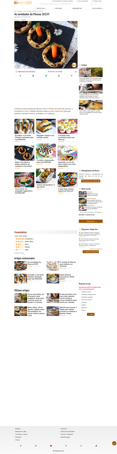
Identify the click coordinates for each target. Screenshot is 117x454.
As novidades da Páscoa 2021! (34, 263)
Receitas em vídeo (20, 431)
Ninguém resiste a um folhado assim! (45, 136)
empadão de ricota (21, 111)
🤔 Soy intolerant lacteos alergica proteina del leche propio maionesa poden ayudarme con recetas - (89, 234)
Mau (26, 250)
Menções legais (65, 437)
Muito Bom (29, 242)
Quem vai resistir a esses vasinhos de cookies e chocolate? (23, 164)
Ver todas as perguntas (96, 249)
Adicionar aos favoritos (26, 72)
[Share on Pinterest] (72, 76)
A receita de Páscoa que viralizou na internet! (68, 264)
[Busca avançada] (95, 4)
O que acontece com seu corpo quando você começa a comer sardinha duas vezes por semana (68, 298)
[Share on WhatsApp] (46, 76)
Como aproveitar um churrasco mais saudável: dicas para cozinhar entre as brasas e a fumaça (36, 298)
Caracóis (84, 302)
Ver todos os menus (87, 212)
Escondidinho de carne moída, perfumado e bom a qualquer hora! (94, 202)
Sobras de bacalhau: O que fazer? (46, 186)
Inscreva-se (91, 221)
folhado (51, 109)
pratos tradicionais (56, 111)
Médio (27, 247)
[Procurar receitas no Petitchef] (92, 4)
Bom (27, 244)
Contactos (64, 428)
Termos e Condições (67, 434)
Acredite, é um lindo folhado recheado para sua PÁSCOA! (24, 137)
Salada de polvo (86, 292)
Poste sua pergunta (91, 252)
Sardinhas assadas (87, 297)
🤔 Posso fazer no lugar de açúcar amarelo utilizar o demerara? (89, 244)
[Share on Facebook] (20, 76)
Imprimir (99, 212)
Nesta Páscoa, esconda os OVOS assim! (67, 277)
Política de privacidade (67, 431)
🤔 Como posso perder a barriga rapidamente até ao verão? (89, 239)
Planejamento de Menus (90, 181)
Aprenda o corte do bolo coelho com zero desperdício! (67, 164)
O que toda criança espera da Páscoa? (65, 190)
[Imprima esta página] (76, 71)
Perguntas (77, 8)
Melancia (84, 307)
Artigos (58, 8)
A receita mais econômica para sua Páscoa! (66, 137)
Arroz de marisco (87, 299)
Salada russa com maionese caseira (92, 194)
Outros (84, 310)
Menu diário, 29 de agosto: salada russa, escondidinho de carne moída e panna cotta (36, 311)
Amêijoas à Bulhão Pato (89, 294)
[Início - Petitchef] (15, 11)
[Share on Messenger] (33, 76)
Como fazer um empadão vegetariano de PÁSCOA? (24, 191)
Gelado (84, 305)
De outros (97, 8)
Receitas (40, 8)
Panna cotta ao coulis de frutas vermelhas (94, 207)
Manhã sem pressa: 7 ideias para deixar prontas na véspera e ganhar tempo (68, 310)
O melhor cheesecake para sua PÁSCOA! (45, 161)
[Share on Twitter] (59, 76)
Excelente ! (29, 239)
